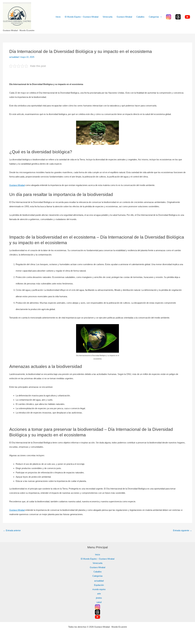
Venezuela (107, 17)
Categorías (154, 17)
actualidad (14, 57)
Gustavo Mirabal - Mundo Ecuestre (18, 30)
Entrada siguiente (182, 530)
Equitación (99, 585)
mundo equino (98, 589)
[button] (160, 17)
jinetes (99, 598)
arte (99, 593)
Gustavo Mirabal (124, 17)
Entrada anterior (12, 530)
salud (99, 602)
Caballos (140, 17)
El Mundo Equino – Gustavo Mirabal (81, 17)
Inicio (58, 17)
